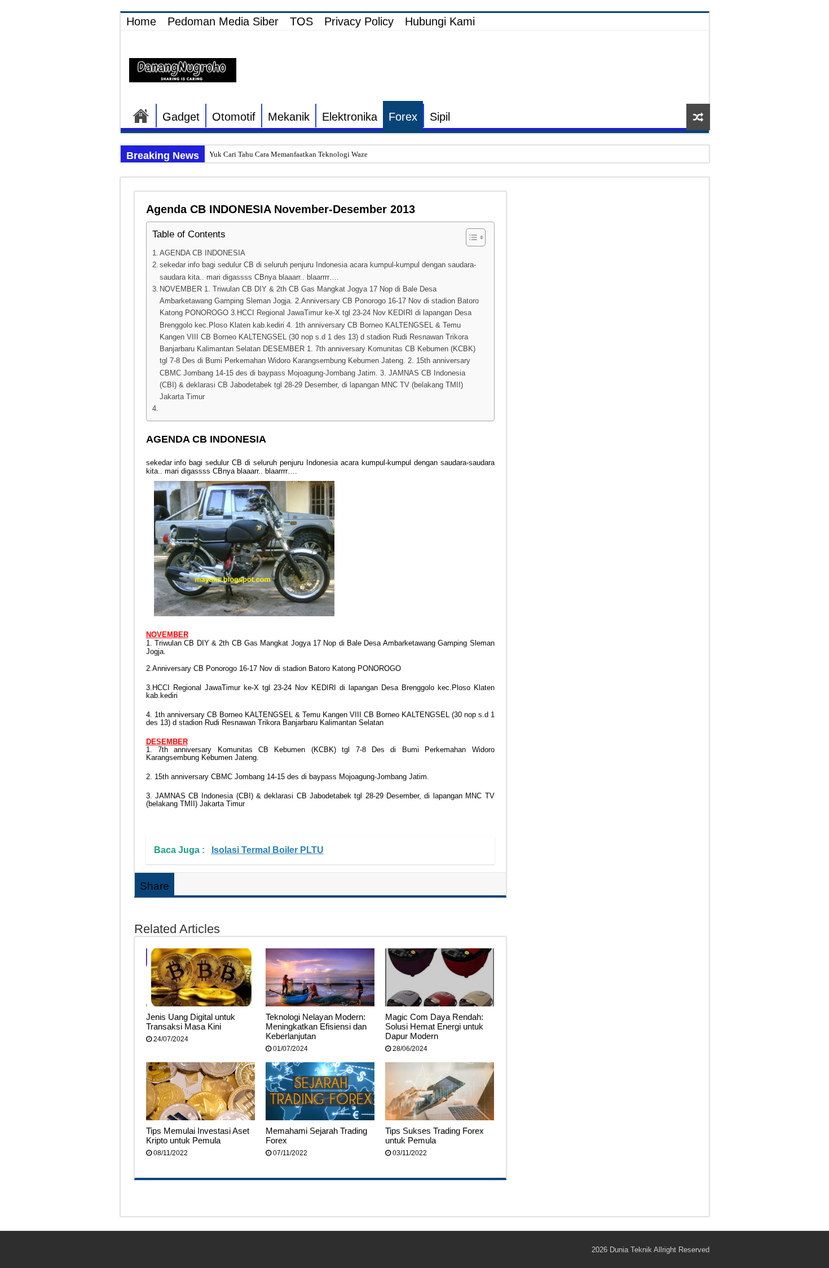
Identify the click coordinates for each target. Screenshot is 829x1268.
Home (141, 21)
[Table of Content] (476, 237)
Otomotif (233, 117)
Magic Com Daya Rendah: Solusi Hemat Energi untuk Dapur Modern (434, 1026)
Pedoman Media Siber (223, 21)
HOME (141, 115)
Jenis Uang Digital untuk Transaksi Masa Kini (190, 1021)
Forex (403, 117)
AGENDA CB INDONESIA (202, 253)
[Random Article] (698, 117)
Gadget (181, 117)
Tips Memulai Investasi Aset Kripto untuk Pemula (197, 1135)
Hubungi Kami (440, 21)
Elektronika (349, 117)
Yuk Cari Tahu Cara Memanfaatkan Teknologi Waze (288, 154)
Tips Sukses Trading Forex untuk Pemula (434, 1135)
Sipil (440, 117)
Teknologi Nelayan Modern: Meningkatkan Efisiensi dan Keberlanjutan (316, 1026)
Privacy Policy (359, 21)
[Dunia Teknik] (182, 69)
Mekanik (289, 117)
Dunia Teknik (632, 1249)
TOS (301, 21)
